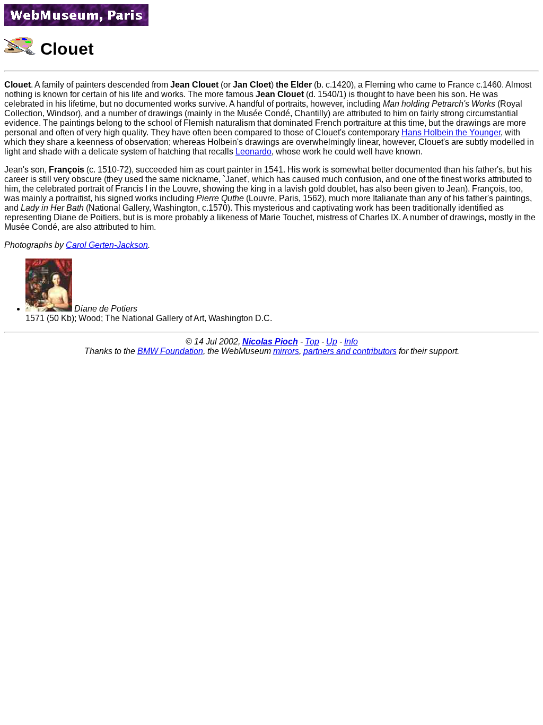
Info (351, 341)
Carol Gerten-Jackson (107, 244)
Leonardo (253, 151)
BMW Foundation (170, 351)
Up (331, 341)
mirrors (286, 351)
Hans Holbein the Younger (451, 132)
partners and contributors (350, 351)
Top (312, 341)
